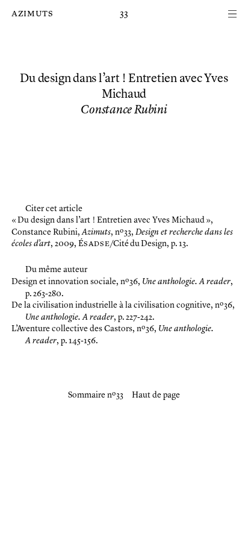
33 (124, 14)
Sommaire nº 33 (95, 395)
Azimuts (32, 14)
